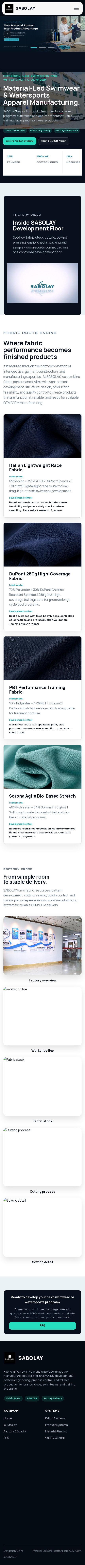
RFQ (42, 1325)
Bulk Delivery (12, 1480)
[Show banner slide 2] (42, 47)
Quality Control (55, 1438)
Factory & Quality (15, 1431)
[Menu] (76, 8)
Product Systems (56, 1425)
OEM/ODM (10, 1425)
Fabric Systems (55, 1418)
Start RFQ (22, 1532)
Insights (9, 1467)
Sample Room (13, 1473)
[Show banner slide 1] (33, 47)
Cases (8, 1460)
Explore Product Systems (19, 140)
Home (8, 1418)
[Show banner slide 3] (51, 47)
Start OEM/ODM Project (53, 140)
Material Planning (56, 1431)
